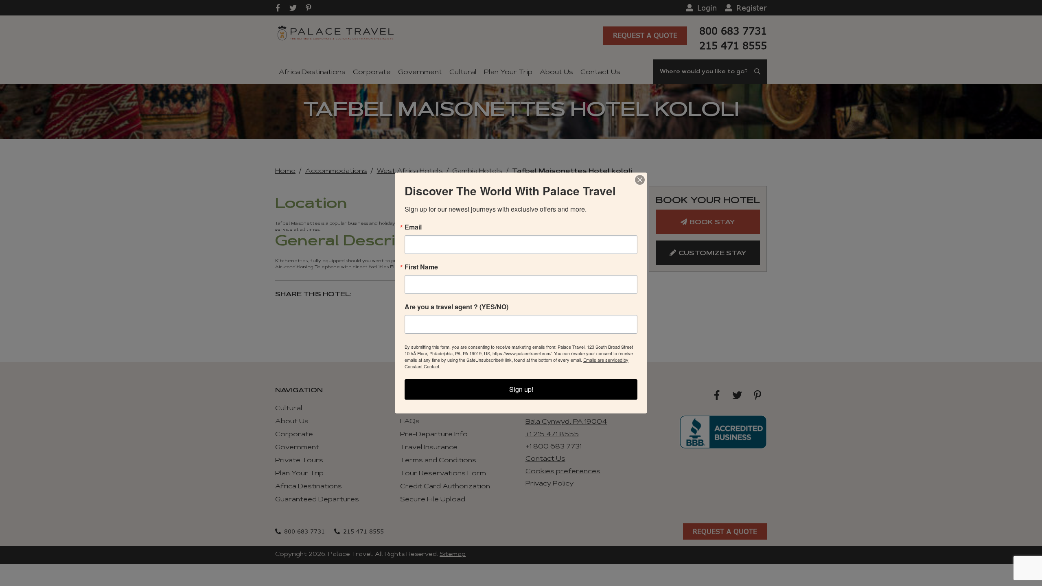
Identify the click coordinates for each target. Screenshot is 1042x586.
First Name (421, 267)
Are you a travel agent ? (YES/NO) (456, 307)
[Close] (640, 180)
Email (413, 227)
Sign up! (521, 389)
